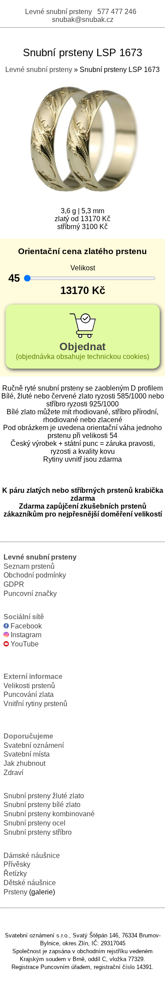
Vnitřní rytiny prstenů (35, 703)
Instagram (25, 635)
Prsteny (15, 892)
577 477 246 (116, 11)
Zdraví (13, 772)
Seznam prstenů (29, 566)
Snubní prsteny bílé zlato (42, 804)
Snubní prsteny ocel (35, 823)
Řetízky (15, 873)
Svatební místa (27, 754)
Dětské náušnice (30, 882)
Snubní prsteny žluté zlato (44, 796)
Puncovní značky (30, 593)
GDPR (14, 584)
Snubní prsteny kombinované (49, 814)
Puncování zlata (29, 694)
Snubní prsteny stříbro (38, 832)
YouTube (24, 644)
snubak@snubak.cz (83, 19)
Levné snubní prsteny (58, 11)
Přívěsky (17, 864)
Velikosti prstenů (29, 685)
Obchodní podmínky (35, 575)
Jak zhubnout (24, 763)
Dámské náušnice (32, 855)
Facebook (25, 626)
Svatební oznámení (34, 745)
